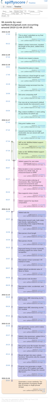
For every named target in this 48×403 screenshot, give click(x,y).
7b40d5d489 (41, 125)
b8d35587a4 (41, 136)
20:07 (8, 380)
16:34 (8, 240)
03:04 (8, 111)
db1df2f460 (41, 187)
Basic (4, 11)
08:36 (8, 277)
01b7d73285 (41, 70)
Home (9, 7)
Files (41, 11)
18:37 (8, 219)
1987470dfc (41, 96)
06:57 (8, 168)
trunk (43, 391)
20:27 (8, 335)
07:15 (8, 57)
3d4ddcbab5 (41, 214)
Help (10, 11)
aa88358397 (41, 163)
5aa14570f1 (41, 319)
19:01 (8, 67)
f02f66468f (42, 195)
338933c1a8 (41, 374)
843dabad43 (41, 39)
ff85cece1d (42, 106)
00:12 (8, 316)
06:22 (8, 44)
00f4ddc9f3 (41, 349)
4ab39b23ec (41, 60)
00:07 (8, 200)
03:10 (8, 101)
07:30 (8, 160)
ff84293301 (41, 302)
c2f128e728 (41, 273)
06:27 (8, 179)
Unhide (32, 11)
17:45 (8, 75)
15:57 (8, 259)
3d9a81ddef (41, 243)
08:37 (8, 268)
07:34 (8, 141)
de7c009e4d (41, 50)
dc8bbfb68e (41, 280)
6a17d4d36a (41, 361)
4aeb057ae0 (41, 235)
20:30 (8, 326)
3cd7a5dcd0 (41, 340)
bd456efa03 (41, 290)
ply (44, 216)
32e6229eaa (41, 263)
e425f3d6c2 (41, 330)
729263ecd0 (41, 311)
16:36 (8, 232)
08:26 (8, 306)
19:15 (8, 211)
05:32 (8, 192)
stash (43, 147)
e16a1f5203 (41, 89)
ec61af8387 (41, 146)
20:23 (8, 345)
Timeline (17, 7)
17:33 (8, 34)
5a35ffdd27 (41, 174)
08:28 (8, 297)
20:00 (8, 365)
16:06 (8, 93)
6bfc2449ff (42, 389)
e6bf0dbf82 (41, 115)
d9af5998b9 (41, 79)
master (43, 40)
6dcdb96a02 (41, 254)
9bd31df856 (41, 227)
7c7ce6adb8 (41, 204)
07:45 (8, 122)
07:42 (8, 130)
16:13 (8, 247)
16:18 (8, 84)
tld (44, 164)
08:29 (8, 285)
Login (46, 1)
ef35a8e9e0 (41, 155)
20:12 (8, 354)
